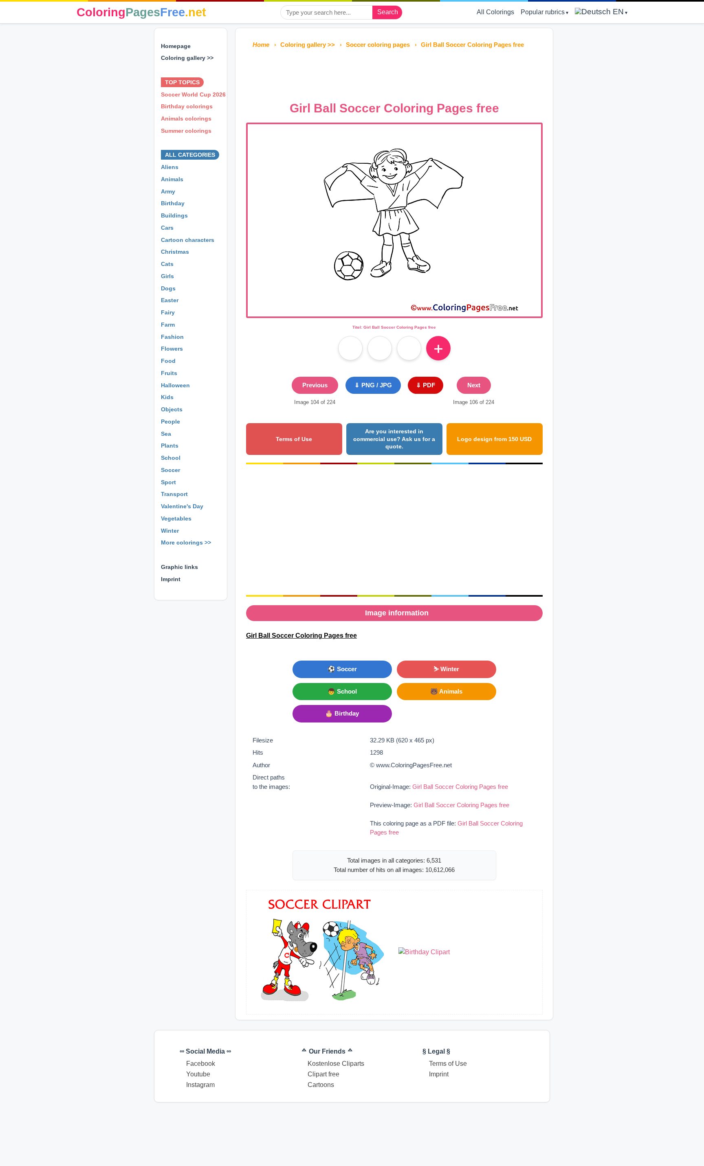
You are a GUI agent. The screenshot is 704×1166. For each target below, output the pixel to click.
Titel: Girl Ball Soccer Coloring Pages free (394, 327)
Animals (172, 179)
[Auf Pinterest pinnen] (379, 348)
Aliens (169, 167)
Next (473, 385)
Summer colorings (186, 130)
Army (168, 191)
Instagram (200, 1084)
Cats (167, 264)
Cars (167, 227)
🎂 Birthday (342, 713)
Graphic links (179, 567)
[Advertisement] (394, 72)
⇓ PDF (425, 385)
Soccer (170, 470)
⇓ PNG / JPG (373, 385)
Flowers (172, 348)
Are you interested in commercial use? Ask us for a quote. (394, 439)
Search (387, 12)
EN (617, 11)
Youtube (198, 1074)
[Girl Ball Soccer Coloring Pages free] (394, 311)
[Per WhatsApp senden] (409, 348)
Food (168, 361)
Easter (169, 300)
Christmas (175, 251)
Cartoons (321, 1084)
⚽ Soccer (342, 668)
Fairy (168, 312)
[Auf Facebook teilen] (350, 348)
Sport (168, 482)
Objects (172, 409)
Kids (167, 397)
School (170, 458)
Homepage (176, 46)
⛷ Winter (446, 668)
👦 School (342, 691)
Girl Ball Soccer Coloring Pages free (460, 786)
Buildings (174, 215)
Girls (167, 276)
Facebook (200, 1063)
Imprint (170, 579)
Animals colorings (186, 118)
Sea (166, 433)
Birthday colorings (187, 106)
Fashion (172, 337)
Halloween (175, 385)
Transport (174, 494)
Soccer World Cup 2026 (193, 94)
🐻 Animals (446, 691)
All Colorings (495, 12)
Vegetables (176, 518)
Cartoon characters (187, 240)
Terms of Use (294, 439)
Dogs (168, 288)
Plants (169, 445)
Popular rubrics (543, 12)
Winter (170, 530)
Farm (168, 324)
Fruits (169, 373)
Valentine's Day (182, 506)
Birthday (173, 203)
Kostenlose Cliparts (336, 1063)
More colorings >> (186, 542)
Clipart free (323, 1074)
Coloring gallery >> (187, 58)
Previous (315, 385)
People (170, 421)
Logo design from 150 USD (494, 439)
